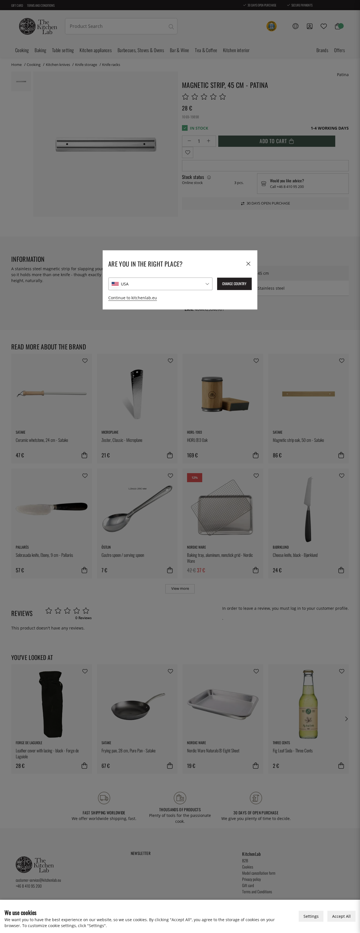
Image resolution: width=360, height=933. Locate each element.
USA (125, 284)
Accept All (341, 916)
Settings (311, 916)
